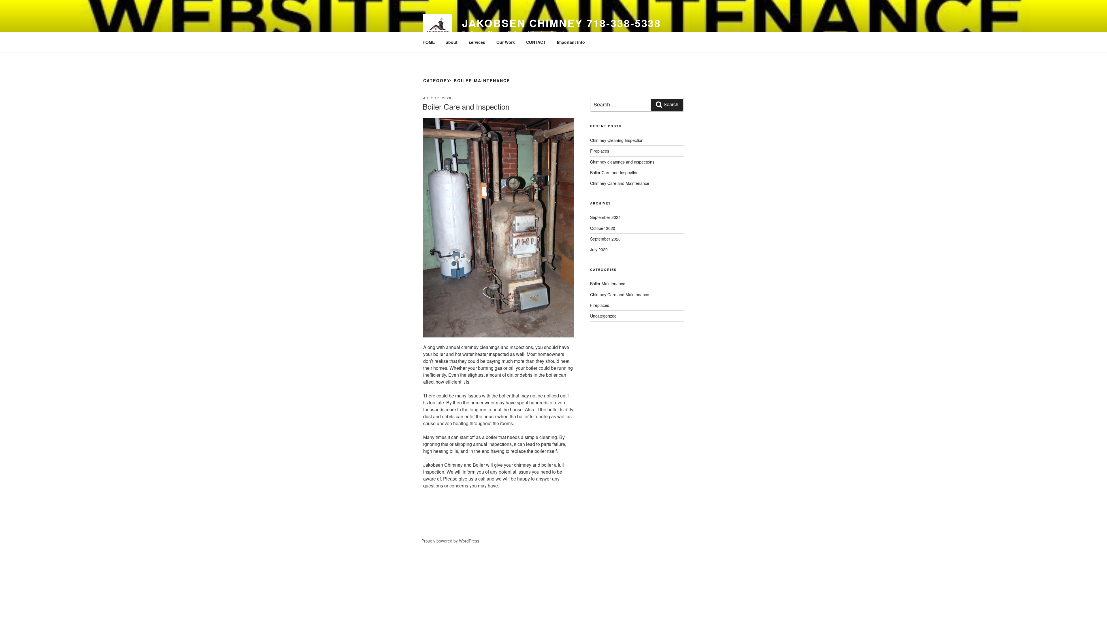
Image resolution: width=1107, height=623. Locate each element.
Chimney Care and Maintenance (619, 183)
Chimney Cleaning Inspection (616, 140)
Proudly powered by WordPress (450, 541)
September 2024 (605, 217)
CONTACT (536, 42)
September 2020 (605, 239)
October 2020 (602, 228)
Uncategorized (603, 316)
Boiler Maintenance (607, 283)
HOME (429, 42)
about (452, 42)
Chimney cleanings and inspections (622, 162)
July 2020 (599, 249)
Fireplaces (599, 151)
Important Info (571, 42)
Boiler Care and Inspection (466, 106)
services (477, 42)
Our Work (505, 42)
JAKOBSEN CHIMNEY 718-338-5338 (561, 22)
